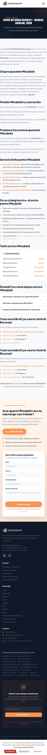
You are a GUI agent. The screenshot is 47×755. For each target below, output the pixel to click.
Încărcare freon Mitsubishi (14, 171)
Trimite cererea (23, 504)
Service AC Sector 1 (8, 656)
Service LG (33, 672)
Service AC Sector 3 (9, 659)
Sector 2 (27, 236)
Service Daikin (23, 672)
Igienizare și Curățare (9, 570)
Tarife (4, 600)
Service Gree (34, 675)
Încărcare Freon (7, 573)
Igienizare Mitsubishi (11, 177)
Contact (5, 603)
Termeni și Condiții (8, 622)
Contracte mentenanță (11, 343)
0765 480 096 (17, 383)
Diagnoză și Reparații (9, 580)
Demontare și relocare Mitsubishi (17, 190)
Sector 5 (6, 239)
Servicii (14, 17)
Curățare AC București (9, 670)
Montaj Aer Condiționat (10, 567)
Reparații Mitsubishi (11, 164)
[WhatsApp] (10, 556)
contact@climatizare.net (14, 635)
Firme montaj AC (24, 670)
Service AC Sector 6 (24, 661)
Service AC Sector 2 (23, 656)
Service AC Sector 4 (24, 659)
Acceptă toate (10, 751)
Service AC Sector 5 (9, 661)
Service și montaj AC (9, 672)
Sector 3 (35, 236)
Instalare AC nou (9, 335)
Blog (4, 606)
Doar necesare (24, 751)
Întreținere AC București (28, 667)
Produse (5, 609)
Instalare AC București (29, 664)
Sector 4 (42, 236)
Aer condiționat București (11, 664)
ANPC (4, 612)
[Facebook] (4, 556)
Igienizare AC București (10, 667)
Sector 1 (20, 236)
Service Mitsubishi (22, 675)
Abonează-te (22, 715)
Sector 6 (13, 239)
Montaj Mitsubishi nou (12, 184)
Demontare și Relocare (10, 576)
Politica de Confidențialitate (12, 616)
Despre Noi (6, 593)
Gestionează (37, 751)
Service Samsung (8, 675)
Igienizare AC (8, 339)
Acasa (4, 590)
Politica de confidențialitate (23, 747)
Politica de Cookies (9, 619)
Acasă (7, 17)
